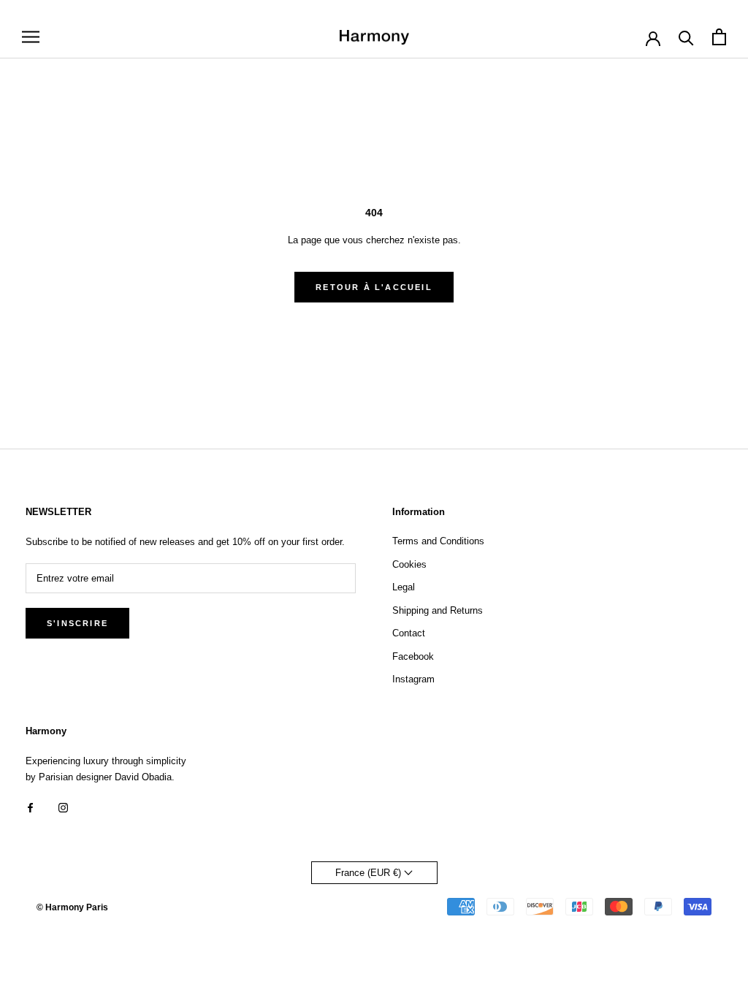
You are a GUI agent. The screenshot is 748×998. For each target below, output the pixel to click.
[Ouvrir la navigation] (30, 37)
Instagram (413, 679)
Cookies (409, 564)
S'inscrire (77, 623)
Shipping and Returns (437, 610)
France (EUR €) (369, 872)
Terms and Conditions (438, 541)
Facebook (413, 656)
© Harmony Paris (72, 907)
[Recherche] (686, 37)
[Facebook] (30, 807)
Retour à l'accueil (374, 287)
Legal (403, 587)
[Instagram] (63, 807)
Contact (408, 633)
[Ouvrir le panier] (719, 36)
